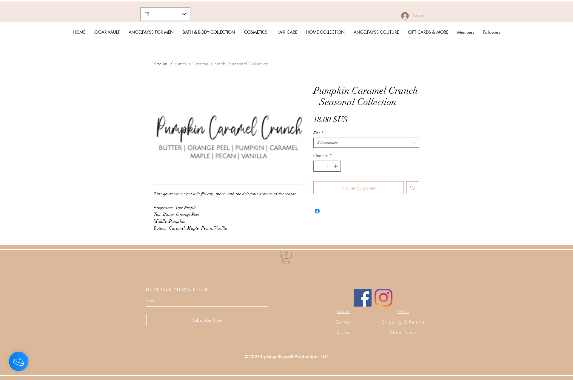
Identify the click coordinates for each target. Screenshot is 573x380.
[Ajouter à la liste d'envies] (412, 187)
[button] (286, 257)
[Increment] (336, 166)
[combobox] (366, 143)
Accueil (161, 63)
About (343, 312)
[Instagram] (383, 298)
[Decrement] (318, 166)
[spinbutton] (327, 166)
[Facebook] (363, 298)
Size (318, 132)
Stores (343, 332)
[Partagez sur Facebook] (317, 211)
